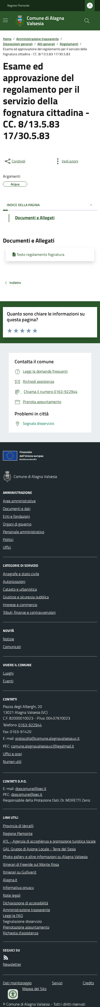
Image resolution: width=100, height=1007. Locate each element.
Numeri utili (12, 761)
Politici (8, 539)
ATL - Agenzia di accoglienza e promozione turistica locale (49, 841)
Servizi (57, 983)
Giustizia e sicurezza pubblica (26, 597)
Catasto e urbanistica (20, 589)
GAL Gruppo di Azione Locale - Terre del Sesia (39, 849)
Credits (88, 983)
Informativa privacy (18, 887)
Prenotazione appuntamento (26, 927)
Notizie (8, 639)
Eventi (8, 681)
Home (7, 38)
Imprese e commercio (20, 605)
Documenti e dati (16, 508)
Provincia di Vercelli (18, 826)
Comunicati (12, 647)
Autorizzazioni (14, 581)
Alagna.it (10, 880)
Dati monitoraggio (17, 983)
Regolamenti (69, 43)
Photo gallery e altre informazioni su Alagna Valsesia (45, 857)
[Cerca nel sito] (85, 21)
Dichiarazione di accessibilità (25, 903)
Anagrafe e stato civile (21, 574)
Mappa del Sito (34, 989)
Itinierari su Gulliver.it (19, 872)
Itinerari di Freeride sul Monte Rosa (31, 864)
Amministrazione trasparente (37, 38)
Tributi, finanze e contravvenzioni (29, 612)
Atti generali (46, 43)
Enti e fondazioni (16, 516)
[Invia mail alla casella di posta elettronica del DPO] (30, 788)
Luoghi (8, 673)
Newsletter (12, 964)
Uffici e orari (12, 754)
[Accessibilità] (13, 994)
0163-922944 (30, 725)
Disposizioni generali (18, 43)
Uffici (7, 547)
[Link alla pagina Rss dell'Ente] (6, 957)
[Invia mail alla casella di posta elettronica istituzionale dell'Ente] (47, 738)
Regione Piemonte (18, 5)
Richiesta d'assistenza (20, 933)
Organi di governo (17, 524)
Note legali (11, 895)
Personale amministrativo (23, 532)
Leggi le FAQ (13, 915)
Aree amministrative (19, 501)
